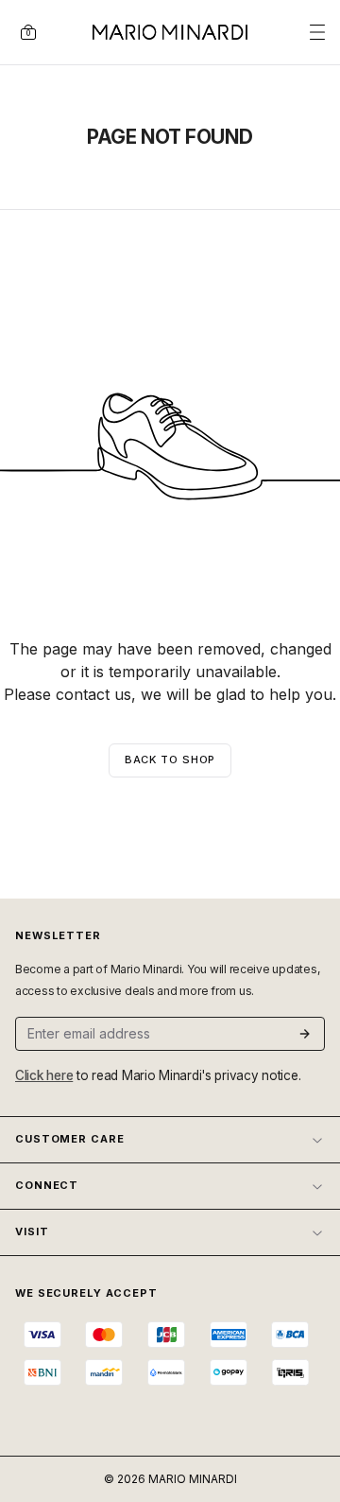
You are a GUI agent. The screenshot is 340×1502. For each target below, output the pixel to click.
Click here (44, 1075)
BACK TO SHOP (170, 759)
